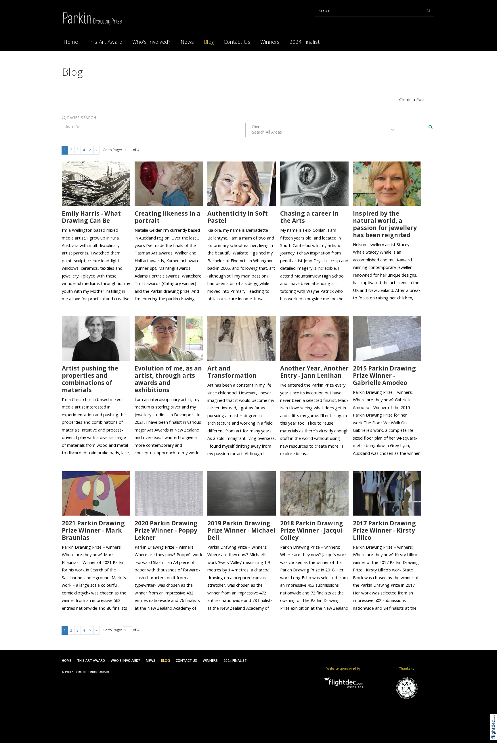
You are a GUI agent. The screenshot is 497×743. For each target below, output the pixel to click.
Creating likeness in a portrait (167, 217)
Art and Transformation (232, 371)
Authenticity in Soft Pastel (237, 217)
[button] (495, 734)
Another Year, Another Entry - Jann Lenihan (314, 371)
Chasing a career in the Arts (309, 217)
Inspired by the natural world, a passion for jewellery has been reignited (385, 224)
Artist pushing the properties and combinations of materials (90, 379)
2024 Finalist (305, 41)
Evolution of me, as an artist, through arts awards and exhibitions (168, 379)
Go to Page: (112, 149)
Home (71, 41)
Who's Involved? (151, 41)
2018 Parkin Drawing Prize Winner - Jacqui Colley (311, 530)
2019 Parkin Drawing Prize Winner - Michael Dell (241, 530)
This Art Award (105, 41)
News (187, 41)
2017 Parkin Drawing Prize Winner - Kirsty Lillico (384, 530)
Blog (209, 41)
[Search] (431, 127)
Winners (270, 41)
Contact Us (237, 41)
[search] (429, 10)
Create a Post (412, 99)
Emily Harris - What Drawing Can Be (91, 217)
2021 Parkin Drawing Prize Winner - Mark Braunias (93, 530)
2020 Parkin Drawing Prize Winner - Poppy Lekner (166, 530)
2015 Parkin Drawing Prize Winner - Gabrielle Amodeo (384, 375)
